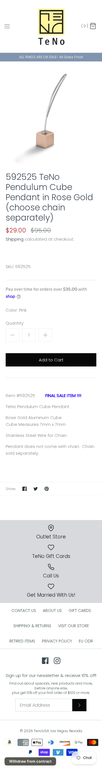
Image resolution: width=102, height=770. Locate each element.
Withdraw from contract (30, 761)
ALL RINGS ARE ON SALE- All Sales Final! (51, 57)
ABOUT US (52, 610)
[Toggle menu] (7, 26)
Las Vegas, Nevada (66, 730)
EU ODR (86, 641)
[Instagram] (57, 660)
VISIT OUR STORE (73, 626)
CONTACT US (23, 610)
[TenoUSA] (51, 26)
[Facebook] (45, 660)
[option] (51, 112)
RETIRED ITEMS (22, 641)
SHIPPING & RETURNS (32, 626)
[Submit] (79, 705)
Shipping (15, 239)
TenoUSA (41, 730)
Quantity (15, 323)
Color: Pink (16, 310)
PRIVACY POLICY (57, 641)
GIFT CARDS (80, 610)
